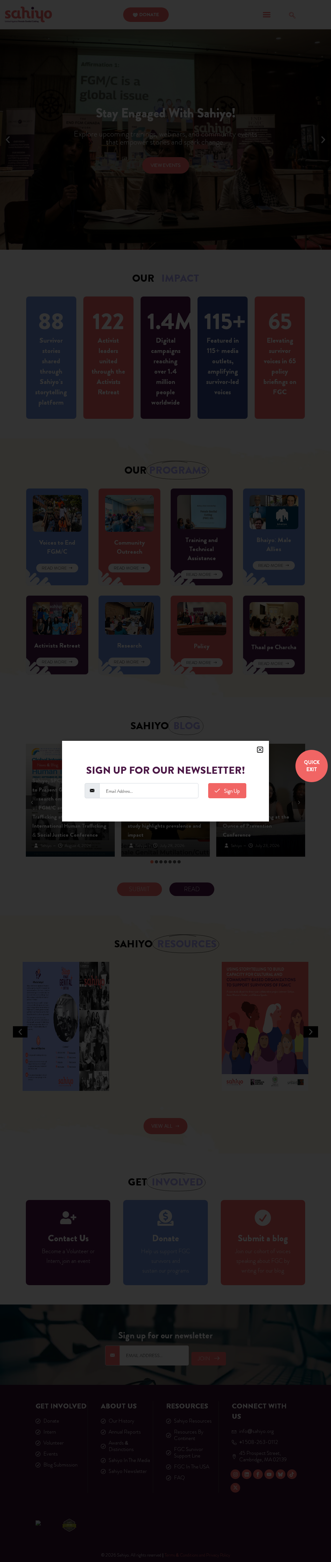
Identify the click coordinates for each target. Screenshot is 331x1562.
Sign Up (231, 791)
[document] (165, 781)
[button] (260, 749)
